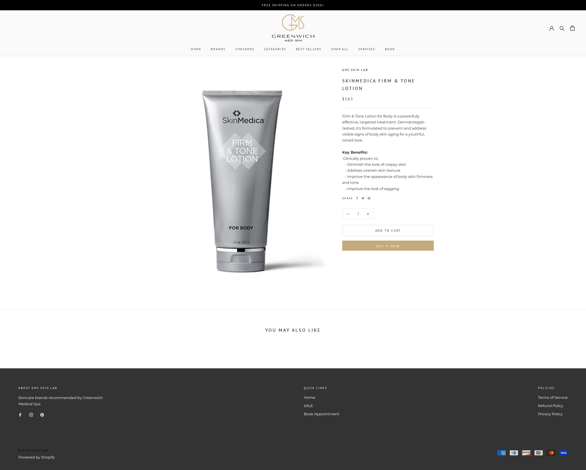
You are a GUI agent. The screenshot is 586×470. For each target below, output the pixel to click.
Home (196, 49)
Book (390, 49)
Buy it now (388, 246)
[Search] (562, 28)
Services (366, 49)
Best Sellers (309, 49)
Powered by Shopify (36, 457)
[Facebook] (357, 198)
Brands (218, 49)
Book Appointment (321, 414)
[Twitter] (363, 198)
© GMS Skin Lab (33, 450)
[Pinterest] (369, 198)
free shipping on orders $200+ (293, 5)
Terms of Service (553, 397)
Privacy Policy (550, 414)
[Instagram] (31, 415)
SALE (308, 406)
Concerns (245, 49)
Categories (275, 49)
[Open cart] (572, 28)
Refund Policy (550, 406)
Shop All (340, 49)
